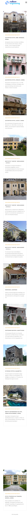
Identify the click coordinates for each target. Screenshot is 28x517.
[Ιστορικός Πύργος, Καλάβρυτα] (15, 355)
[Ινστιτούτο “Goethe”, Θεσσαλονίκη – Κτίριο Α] (15, 231)
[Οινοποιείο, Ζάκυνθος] (15, 273)
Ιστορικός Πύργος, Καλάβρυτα (13, 371)
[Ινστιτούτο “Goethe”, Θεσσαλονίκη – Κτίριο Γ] (15, 145)
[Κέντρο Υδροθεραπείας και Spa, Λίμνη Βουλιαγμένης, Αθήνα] (15, 395)
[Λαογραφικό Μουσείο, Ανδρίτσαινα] (15, 314)
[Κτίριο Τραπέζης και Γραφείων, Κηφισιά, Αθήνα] (15, 480)
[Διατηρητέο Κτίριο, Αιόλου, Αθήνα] (15, 104)
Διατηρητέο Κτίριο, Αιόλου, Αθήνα (14, 120)
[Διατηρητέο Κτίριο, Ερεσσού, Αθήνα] (15, 64)
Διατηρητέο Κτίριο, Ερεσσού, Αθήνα (15, 80)
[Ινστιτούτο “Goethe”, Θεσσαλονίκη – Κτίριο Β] (15, 189)
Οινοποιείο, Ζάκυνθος (11, 289)
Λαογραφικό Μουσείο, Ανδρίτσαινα (14, 330)
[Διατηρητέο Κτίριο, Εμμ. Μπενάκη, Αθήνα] (15, 21)
